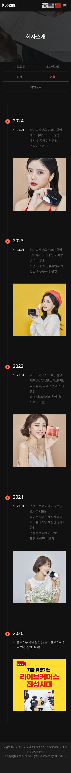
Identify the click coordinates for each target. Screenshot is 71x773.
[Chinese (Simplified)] (58, 5)
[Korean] (45, 5)
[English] (51, 5)
